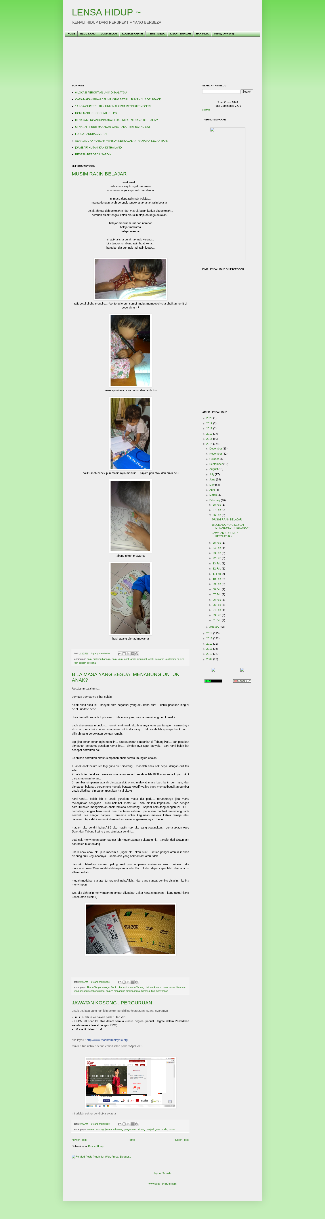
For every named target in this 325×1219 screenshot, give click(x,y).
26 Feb (217, 515)
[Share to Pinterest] (136, 653)
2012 (209, 643)
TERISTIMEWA (156, 33)
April (212, 489)
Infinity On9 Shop (224, 33)
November (216, 453)
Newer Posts (79, 1139)
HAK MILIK (202, 33)
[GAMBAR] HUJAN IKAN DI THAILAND (98, 147)
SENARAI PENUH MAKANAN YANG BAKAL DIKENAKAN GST (112, 127)
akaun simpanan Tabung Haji (133, 987)
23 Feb (217, 553)
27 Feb (217, 510)
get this (206, 110)
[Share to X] (128, 653)
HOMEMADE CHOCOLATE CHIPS (96, 113)
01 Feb (217, 620)
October (214, 459)
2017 (209, 433)
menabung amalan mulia (127, 991)
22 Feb (217, 558)
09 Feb (217, 584)
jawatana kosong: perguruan (120, 1129)
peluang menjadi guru (148, 1129)
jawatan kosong (95, 1129)
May (212, 484)
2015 (209, 444)
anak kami (117, 659)
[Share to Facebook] (132, 653)
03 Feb (217, 615)
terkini (164, 1129)
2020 (209, 418)
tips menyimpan (159, 991)
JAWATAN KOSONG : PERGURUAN (112, 1003)
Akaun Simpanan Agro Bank (102, 987)
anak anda (155, 987)
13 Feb (217, 563)
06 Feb (217, 599)
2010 (209, 653)
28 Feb (217, 504)
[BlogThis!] (124, 653)
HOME (71, 33)
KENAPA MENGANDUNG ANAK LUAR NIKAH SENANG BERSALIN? (116, 120)
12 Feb (217, 568)
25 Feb (217, 542)
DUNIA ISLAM (109, 33)
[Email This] (120, 653)
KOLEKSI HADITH (132, 33)
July (212, 474)
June (212, 479)
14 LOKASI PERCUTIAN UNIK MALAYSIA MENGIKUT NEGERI (113, 106)
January (214, 627)
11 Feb (217, 573)
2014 (209, 633)
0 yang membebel (100, 653)
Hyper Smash (162, 1173)
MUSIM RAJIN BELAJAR (99, 174)
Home (131, 1139)
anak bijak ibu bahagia (99, 659)
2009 (209, 659)
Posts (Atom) (95, 1146)
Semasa (145, 991)
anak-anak (130, 659)
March (213, 495)
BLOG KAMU (88, 33)
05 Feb (217, 604)
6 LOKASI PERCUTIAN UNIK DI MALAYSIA (101, 92)
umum (172, 1129)
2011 (209, 648)
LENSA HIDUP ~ (106, 12)
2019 (209, 423)
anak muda (169, 987)
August (213, 469)
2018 (209, 428)
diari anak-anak (145, 659)
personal (91, 662)
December (216, 448)
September (216, 464)
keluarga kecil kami (165, 659)
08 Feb (217, 589)
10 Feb (217, 579)
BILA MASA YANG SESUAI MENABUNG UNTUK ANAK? (231, 526)
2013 (209, 638)
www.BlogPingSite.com (162, 1183)
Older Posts (182, 1139)
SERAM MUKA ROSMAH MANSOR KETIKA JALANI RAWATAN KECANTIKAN (121, 140)
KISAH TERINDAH (180, 33)
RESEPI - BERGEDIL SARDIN (93, 154)
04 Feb (217, 609)
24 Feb (217, 548)
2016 (209, 438)
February (215, 500)
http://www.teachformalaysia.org (107, 1040)
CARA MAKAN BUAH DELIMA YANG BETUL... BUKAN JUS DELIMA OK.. (118, 99)
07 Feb (217, 594)
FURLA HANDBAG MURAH (91, 133)
